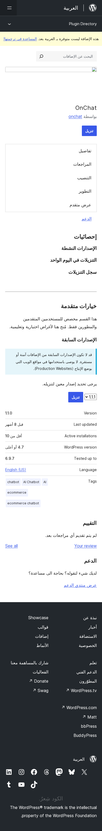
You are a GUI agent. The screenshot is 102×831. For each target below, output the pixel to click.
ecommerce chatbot (23, 503)
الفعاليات (40, 671)
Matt (89, 717)
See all (11, 545)
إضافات (41, 636)
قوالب (43, 627)
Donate (38, 681)
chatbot (13, 482)
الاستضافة (88, 636)
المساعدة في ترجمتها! (20, 38)
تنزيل (89, 130)
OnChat (86, 107)
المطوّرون (88, 681)
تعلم (93, 662)
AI (44, 482)
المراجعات (82, 164)
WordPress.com (79, 707)
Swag (40, 690)
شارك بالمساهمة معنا (29, 662)
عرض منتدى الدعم (80, 585)
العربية (78, 759)
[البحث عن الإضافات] (41, 56)
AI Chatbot (31, 482)
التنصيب (84, 177)
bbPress (89, 726)
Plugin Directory (83, 23)
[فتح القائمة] (8, 8)
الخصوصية (88, 645)
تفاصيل (85, 150)
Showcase (38, 617)
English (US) (15, 469)
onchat (75, 116)
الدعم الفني (86, 671)
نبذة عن (90, 617)
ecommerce (16, 492)
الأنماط (42, 645)
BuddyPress (85, 735)
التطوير (85, 191)
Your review (85, 545)
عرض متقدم (80, 204)
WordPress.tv (81, 690)
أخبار (92, 627)
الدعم (87, 218)
